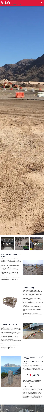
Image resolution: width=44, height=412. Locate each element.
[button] (41, 2)
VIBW (5, 2)
